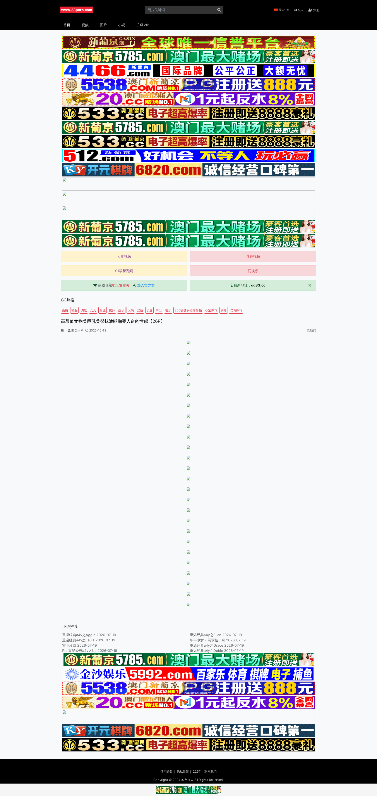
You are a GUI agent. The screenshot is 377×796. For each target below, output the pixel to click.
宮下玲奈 (69, 645)
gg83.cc (258, 285)
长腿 (149, 310)
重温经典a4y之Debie (206, 650)
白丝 (102, 310)
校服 (74, 310)
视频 (85, 25)
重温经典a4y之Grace (206, 645)
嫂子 (121, 310)
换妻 (224, 310)
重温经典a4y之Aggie (78, 635)
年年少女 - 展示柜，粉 (207, 640)
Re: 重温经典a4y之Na (79, 650)
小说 (121, 25)
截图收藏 (113, 285)
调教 (84, 310)
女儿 (93, 310)
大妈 (131, 310)
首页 (66, 25)
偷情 (65, 310)
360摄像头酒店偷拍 (188, 310)
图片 (103, 25)
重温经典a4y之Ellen (205, 635)
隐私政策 (183, 771)
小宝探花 (211, 310)
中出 (159, 310)
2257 (196, 771)
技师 (112, 310)
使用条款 (167, 771)
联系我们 (210, 771)
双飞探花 (236, 310)
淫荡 (140, 310)
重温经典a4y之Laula (79, 640)
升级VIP (143, 25)
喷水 (168, 310)
